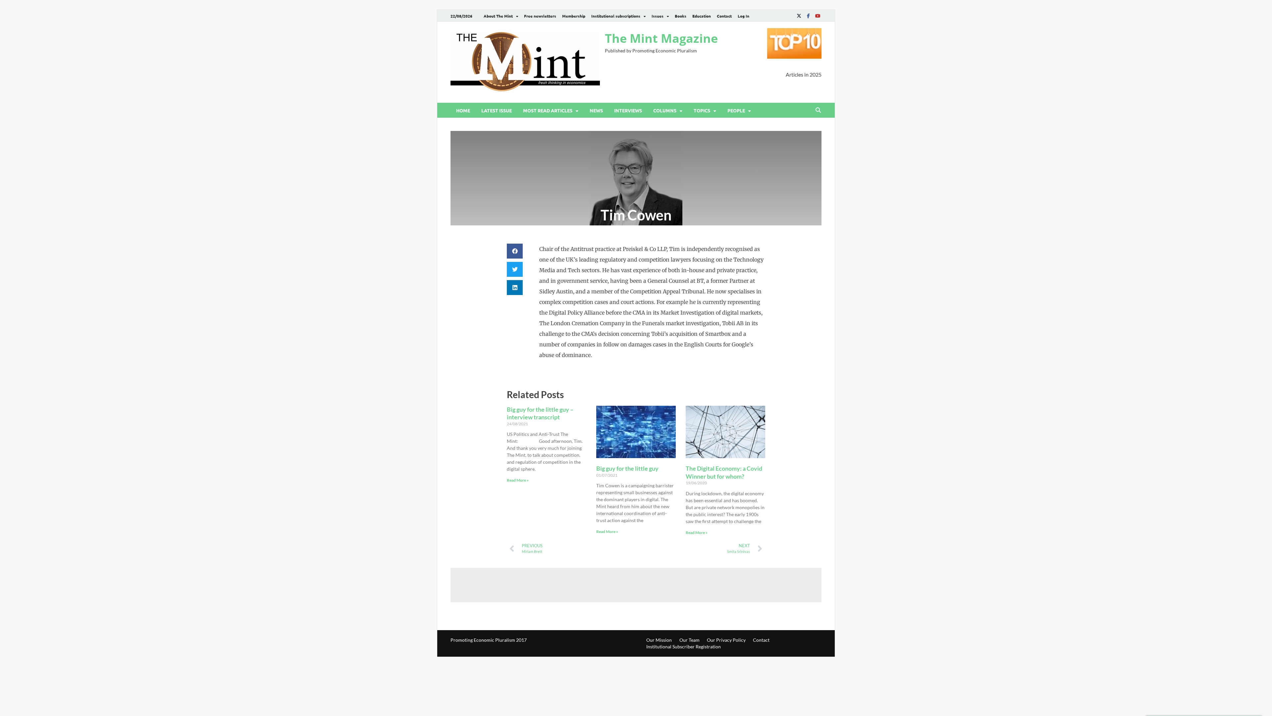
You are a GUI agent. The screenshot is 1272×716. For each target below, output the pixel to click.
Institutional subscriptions (615, 16)
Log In (743, 16)
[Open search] (818, 110)
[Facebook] (808, 16)
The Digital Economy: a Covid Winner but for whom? (724, 472)
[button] (515, 251)
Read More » (518, 480)
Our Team (689, 640)
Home (463, 110)
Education (701, 16)
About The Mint (498, 16)
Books (680, 16)
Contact (724, 16)
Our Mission (659, 640)
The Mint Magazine (661, 38)
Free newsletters (540, 16)
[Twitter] (799, 16)
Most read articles (547, 110)
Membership (573, 16)
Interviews (628, 110)
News (596, 110)
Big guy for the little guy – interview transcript (540, 413)
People (736, 110)
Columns (664, 110)
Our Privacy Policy (726, 640)
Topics (702, 110)
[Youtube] (818, 16)
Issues (657, 16)
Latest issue (496, 110)
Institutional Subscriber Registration (683, 646)
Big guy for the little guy (627, 468)
